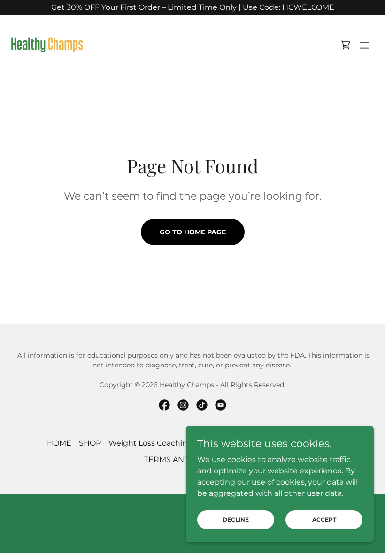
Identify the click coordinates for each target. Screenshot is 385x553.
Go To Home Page (193, 232)
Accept (324, 519)
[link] (47, 45)
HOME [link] (59, 443)
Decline (236, 519)
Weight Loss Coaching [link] (150, 443)
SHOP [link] (90, 443)
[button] (364, 45)
